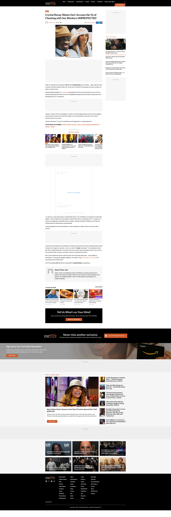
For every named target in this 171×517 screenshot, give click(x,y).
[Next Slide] (101, 143)
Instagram (64, 92)
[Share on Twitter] (99, 23)
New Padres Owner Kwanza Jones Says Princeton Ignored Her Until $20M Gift (52, 146)
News (47, 11)
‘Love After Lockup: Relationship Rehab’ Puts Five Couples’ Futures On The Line (112, 467)
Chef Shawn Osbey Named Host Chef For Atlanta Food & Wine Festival (58, 468)
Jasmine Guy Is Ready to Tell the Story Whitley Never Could (85, 452)
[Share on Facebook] (97, 23)
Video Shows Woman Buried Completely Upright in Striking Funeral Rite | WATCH (115, 403)
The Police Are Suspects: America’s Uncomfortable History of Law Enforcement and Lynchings (111, 451)
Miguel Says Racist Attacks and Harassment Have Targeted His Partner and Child (83, 467)
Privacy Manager (48, 501)
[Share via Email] (101, 23)
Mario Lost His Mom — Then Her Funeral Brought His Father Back (115, 52)
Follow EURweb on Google (116, 335)
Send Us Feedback (74, 319)
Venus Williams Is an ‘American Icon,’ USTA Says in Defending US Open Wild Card (116, 421)
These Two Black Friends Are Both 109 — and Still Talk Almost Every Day (85, 146)
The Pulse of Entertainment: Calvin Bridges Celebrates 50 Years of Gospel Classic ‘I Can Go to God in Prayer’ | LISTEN (115, 395)
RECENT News (74, 132)
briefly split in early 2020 (89, 257)
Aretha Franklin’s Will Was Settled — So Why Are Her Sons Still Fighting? (115, 73)
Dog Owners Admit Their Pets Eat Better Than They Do (115, 57)
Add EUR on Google (90, 22)
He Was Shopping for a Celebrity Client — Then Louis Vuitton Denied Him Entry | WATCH (69, 146)
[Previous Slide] (46, 143)
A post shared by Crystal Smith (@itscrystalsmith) (73, 212)
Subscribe (12, 355)
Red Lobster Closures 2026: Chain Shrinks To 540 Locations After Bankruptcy (115, 68)
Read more (53, 421)
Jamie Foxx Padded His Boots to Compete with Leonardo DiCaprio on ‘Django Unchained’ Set (115, 63)
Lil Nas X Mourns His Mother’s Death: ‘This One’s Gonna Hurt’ (58, 452)
